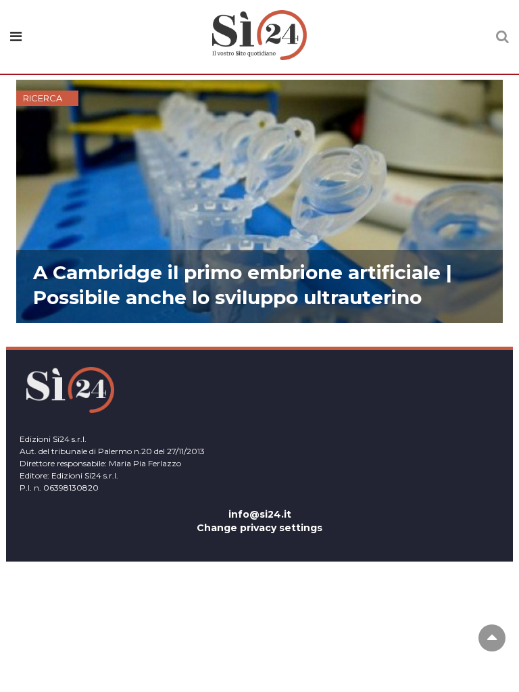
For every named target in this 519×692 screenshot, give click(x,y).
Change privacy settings (259, 528)
